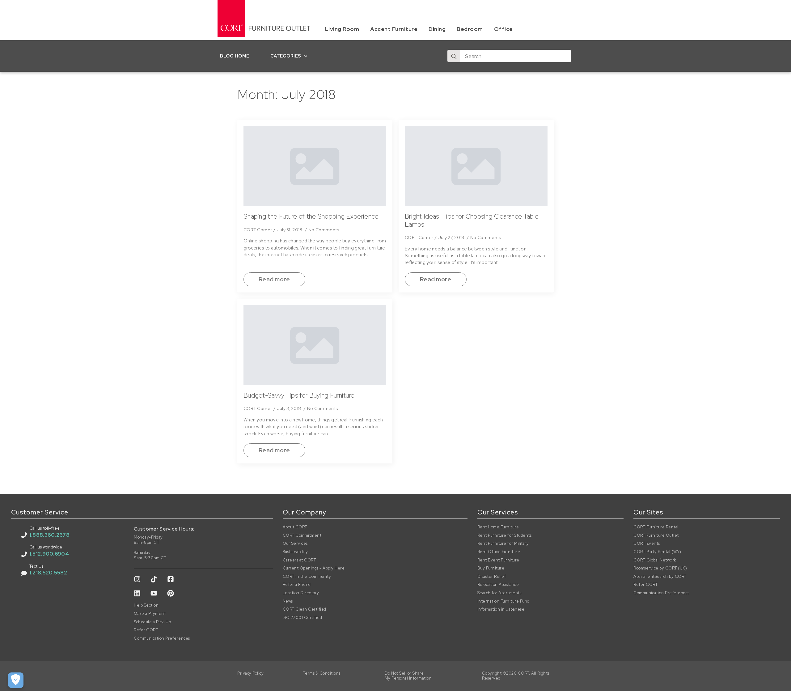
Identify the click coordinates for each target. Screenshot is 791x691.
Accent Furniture (393, 28)
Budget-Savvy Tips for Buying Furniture (298, 395)
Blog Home (234, 56)
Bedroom (470, 28)
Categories (285, 56)
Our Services (295, 543)
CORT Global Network (654, 560)
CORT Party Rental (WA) (657, 551)
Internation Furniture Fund (503, 601)
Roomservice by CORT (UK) (660, 568)
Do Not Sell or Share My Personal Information (408, 676)
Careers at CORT (299, 560)
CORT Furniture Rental (656, 527)
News (288, 601)
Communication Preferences (162, 638)
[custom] (137, 579)
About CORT (295, 527)
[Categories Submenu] (307, 56)
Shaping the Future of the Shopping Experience (311, 216)
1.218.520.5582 (48, 572)
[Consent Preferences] (15, 680)
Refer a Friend (297, 584)
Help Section (146, 605)
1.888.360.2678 (49, 534)
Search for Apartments (499, 593)
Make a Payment (150, 613)
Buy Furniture (491, 568)
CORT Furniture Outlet (656, 535)
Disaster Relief (491, 576)
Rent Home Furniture (498, 527)
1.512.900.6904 (49, 553)
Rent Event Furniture (498, 560)
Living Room (342, 28)
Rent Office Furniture (498, 551)
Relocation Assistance (498, 584)
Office (503, 28)
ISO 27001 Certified (302, 617)
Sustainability (295, 551)
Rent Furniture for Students (504, 535)
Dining (437, 28)
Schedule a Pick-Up (152, 622)
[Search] (454, 56)
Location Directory (301, 593)
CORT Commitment (302, 535)
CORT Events (646, 543)
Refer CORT (146, 630)
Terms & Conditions (322, 673)
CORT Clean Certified (304, 609)
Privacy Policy (250, 673)
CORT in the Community (307, 576)
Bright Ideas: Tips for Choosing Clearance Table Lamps (472, 220)
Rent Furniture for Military (503, 543)
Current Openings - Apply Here (314, 568)
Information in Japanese (501, 609)
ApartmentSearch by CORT (660, 576)
